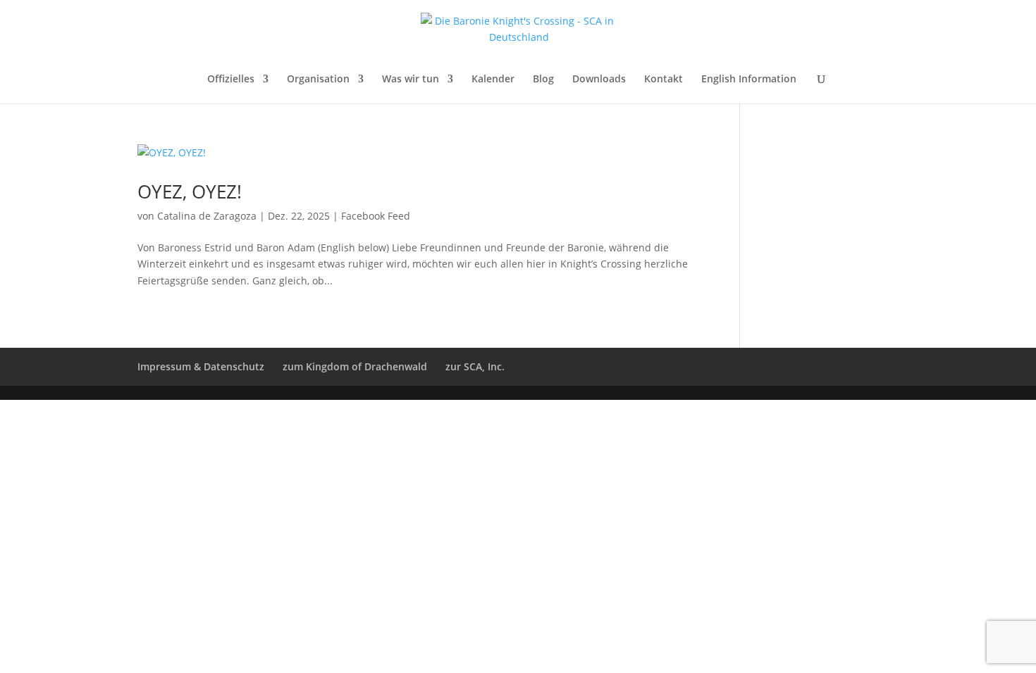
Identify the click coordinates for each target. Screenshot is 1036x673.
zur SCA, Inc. (475, 366)
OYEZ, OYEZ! (189, 191)
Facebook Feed (375, 215)
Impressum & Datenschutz (200, 366)
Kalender (492, 79)
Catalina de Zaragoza (207, 215)
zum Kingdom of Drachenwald (355, 366)
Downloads (599, 79)
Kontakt (663, 79)
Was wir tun (410, 79)
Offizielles (230, 79)
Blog (543, 79)
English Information (748, 79)
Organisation (318, 79)
